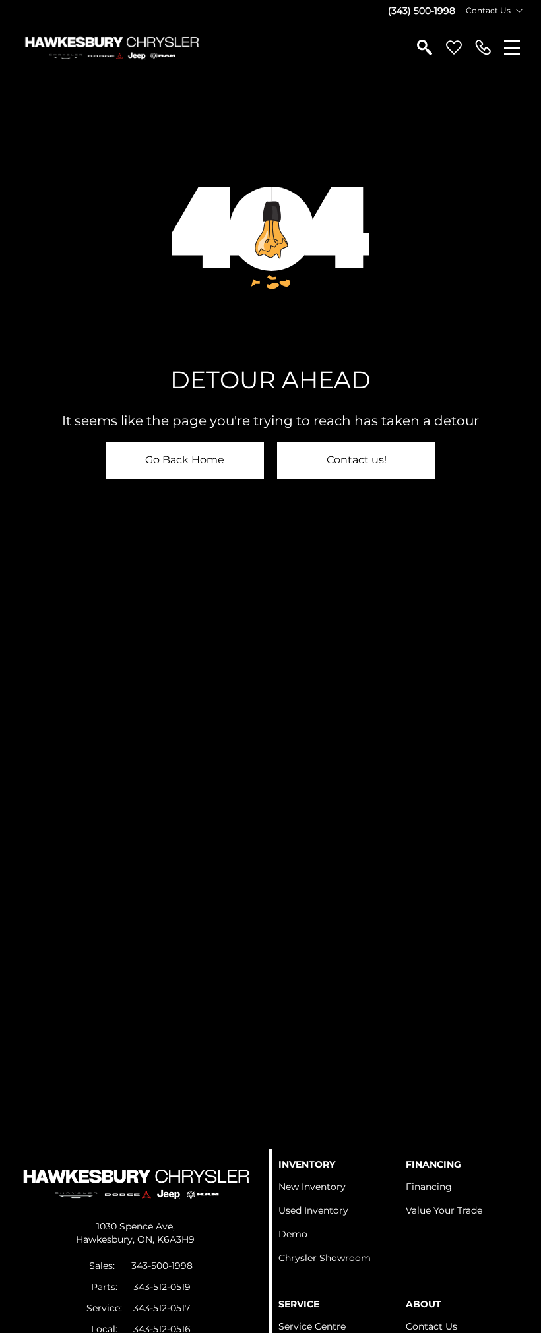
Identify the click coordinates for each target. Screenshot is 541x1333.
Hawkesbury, (106, 1239)
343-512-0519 (162, 1287)
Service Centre (312, 1326)
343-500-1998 (162, 1266)
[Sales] (483, 47)
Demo (292, 1234)
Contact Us (431, 1326)
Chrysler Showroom (324, 1258)
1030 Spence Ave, (135, 1226)
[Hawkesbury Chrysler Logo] (111, 47)
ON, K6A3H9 (166, 1239)
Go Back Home (184, 460)
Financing (429, 1187)
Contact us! (357, 460)
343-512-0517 (161, 1308)
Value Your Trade (444, 1210)
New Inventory (312, 1187)
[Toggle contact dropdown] (519, 10)
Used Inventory (313, 1210)
